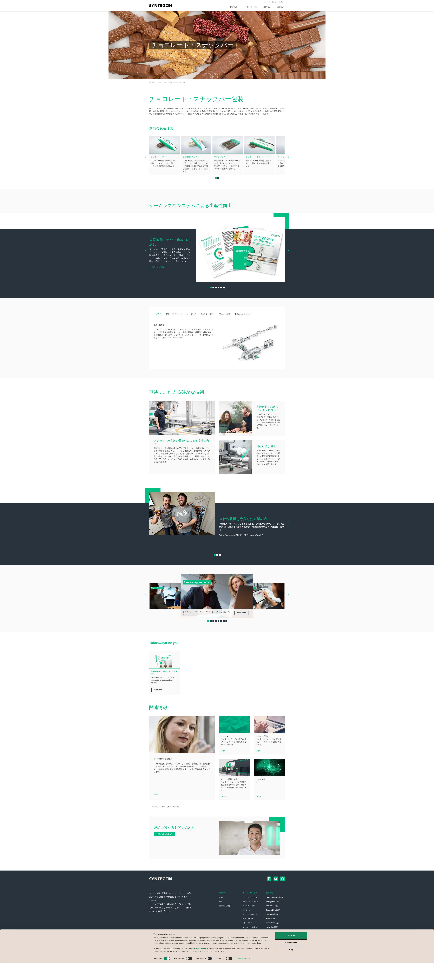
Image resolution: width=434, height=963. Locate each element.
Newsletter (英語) (272, 927)
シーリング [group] (191, 314)
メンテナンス (247, 910)
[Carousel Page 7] (224, 621)
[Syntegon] (160, 5)
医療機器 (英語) (224, 906)
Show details (241, 958)
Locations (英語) (272, 914)
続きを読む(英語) (158, 267)
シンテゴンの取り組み (163, 759)
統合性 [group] (158, 314)
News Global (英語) (273, 923)
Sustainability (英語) (273, 910)
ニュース (224, 736)
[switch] (189, 958)
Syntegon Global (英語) (274, 897)
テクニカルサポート (250, 914)
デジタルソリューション (251, 902)
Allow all (291, 935)
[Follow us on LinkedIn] (269, 879)
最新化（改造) (248, 919)
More (156, 794)
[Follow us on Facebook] (282, 879)
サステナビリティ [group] (207, 314)
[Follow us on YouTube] (276, 879)
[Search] (264, 1)
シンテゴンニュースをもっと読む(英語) (166, 807)
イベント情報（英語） (230, 779)
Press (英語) (270, 919)
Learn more (241, 613)
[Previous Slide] (147, 157)
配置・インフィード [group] (174, 314)
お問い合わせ (272, 2)
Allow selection (291, 942)
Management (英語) (273, 902)
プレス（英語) (262, 736)
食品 (220, 902)
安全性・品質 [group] (224, 314)
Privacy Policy (200, 948)
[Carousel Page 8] (226, 621)
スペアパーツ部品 (249, 906)
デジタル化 (260, 779)
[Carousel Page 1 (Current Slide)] (216, 178)
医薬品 (221, 897)
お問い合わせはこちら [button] (164, 834)
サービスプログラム (250, 897)
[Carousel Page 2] (218, 178)
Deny (291, 950)
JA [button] (282, 2)
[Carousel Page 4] (218, 287)
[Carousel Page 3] (216, 287)
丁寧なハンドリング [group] (243, 314)
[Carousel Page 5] (221, 287)
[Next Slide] (286, 157)
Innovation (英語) (272, 906)
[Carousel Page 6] (224, 287)
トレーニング (247, 923)
